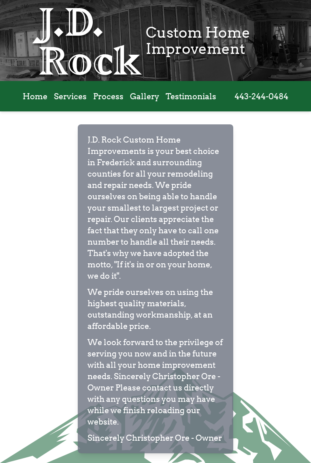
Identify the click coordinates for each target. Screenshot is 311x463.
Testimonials (191, 96)
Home (35, 96)
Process (108, 96)
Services (70, 96)
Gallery (144, 96)
